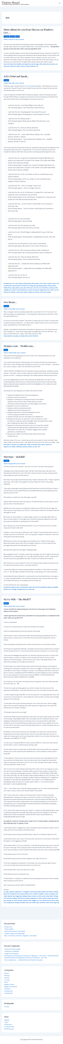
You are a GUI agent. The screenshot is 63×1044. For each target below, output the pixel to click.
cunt (18, 444)
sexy (5, 66)
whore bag (53, 902)
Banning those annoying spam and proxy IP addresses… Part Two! (26, 958)
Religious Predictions (10, 987)
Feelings (6, 36)
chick (41, 283)
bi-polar (32, 892)
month (56, 288)
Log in (6, 1022)
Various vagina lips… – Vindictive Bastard (16, 960)
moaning (51, 288)
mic (40, 288)
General (12, 36)
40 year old (7, 64)
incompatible (54, 587)
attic (16, 283)
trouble (34, 902)
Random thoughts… (38, 960)
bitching (56, 892)
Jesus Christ (27, 288)
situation (25, 900)
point (14, 290)
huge (13, 288)
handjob (14, 898)
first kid (39, 587)
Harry (39, 444)
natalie (13, 446)
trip (33, 292)
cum (57, 283)
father (51, 896)
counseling (51, 894)
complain (35, 894)
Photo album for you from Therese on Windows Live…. (28, 31)
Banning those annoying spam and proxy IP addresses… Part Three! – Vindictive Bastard (31, 956)
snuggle (34, 900)
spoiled (44, 900)
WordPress (35, 336)
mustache (44, 898)
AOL (13, 283)
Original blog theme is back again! (14, 931)
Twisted (6, 949)
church (54, 283)
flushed (35, 444)
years (44, 292)
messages (36, 64)
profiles (30, 446)
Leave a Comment (19, 39)
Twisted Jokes (8, 993)
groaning (39, 285)
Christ (44, 283)
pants (49, 898)
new (14, 336)
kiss (24, 898)
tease (12, 902)
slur (9, 292)
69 (4, 892)
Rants (17, 36)
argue (7, 892)
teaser (18, 66)
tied (27, 902)
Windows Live (34, 66)
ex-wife (39, 896)
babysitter (26, 892)
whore (47, 902)
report (30, 290)
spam (8, 66)
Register (6, 1020)
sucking (9, 902)
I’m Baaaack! (15, 951)
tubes (37, 902)
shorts (15, 900)
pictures (53, 64)
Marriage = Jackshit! (14, 456)
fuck (5, 898)
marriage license (21, 589)
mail (32, 64)
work (41, 292)
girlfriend (44, 587)
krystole (10, 336)
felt (20, 285)
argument (11, 892)
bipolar (39, 892)
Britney (29, 283)
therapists (22, 902)
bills (36, 892)
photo (48, 64)
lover (9, 589)
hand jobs (9, 898)
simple (23, 336)
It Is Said (6, 980)
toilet (30, 589)
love (37, 288)
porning (9, 900)
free (27, 285)
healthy (5, 288)
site (42, 99)
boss (8, 894)
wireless (37, 292)
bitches (9, 444)
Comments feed (9, 1027)
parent (56, 898)
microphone (45, 288)
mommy (39, 898)
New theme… (10, 302)
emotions (33, 896)
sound (17, 292)
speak (21, 292)
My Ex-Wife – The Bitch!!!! (17, 599)
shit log (5, 292)
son (37, 900)
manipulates (33, 898)
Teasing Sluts (8, 991)
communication (24, 587)
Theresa (23, 66)
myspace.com (7, 446)
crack (56, 894)
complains (41, 894)
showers (20, 900)
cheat (17, 587)
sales (48, 290)
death (30, 587)
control (46, 894)
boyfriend (13, 587)
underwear (42, 902)
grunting (44, 285)
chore (30, 894)
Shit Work (7, 989)
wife (33, 589)
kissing (27, 898)
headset (54, 285)
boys (18, 894)
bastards (20, 283)
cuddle (5, 896)
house (9, 288)
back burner (7, 587)
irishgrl (6, 953)
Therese (28, 66)
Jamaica (17, 288)
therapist (17, 902)
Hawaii (49, 285)
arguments (18, 892)
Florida (24, 285)
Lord (34, 288)
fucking (31, 285)
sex (56, 64)
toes (30, 902)
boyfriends (13, 894)
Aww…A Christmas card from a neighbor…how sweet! (20, 936)
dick (25, 444)
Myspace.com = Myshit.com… (19, 345)
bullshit (19, 64)
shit (57, 290)
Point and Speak (20, 290)
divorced (34, 587)
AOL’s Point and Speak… (16, 76)
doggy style (19, 896)
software (13, 292)
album (11, 64)
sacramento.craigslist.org (39, 290)
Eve (32, 444)
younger (49, 292)
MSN (41, 64)
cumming (6, 285)
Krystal (5, 336)
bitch (15, 64)
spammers (13, 66)
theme (27, 336)
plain (17, 336)
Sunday (30, 292)
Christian (49, 283)
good (35, 285)
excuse (43, 896)
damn (10, 285)
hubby (49, 587)
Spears (25, 292)
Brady (25, 283)
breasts (22, 894)
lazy (31, 288)
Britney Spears (35, 283)
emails (28, 444)
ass (22, 892)
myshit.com (48, 444)
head (18, 898)
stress (53, 900)
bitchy (5, 894)
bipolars (43, 892)
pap (53, 898)
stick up (49, 900)
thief (30, 336)
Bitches (6, 603)
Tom (38, 446)
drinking (24, 896)
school (51, 290)
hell (21, 898)
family (47, 896)
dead (14, 285)
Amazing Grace (8, 283)
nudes (44, 64)
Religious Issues (9, 984)
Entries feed (8, 1024)
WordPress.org (9, 1029)
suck (5, 902)
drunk (17, 285)
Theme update (8, 929)
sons (40, 900)
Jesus (21, 288)
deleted (21, 444)
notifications (19, 446)
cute (23, 64)
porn (27, 290)
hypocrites (27, 64)
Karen (43, 444)
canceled (13, 444)
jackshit (6, 589)
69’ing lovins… (8, 927)
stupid (56, 900)
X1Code (6, 1007)
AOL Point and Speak (29, 86)
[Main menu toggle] (59, 3)
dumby (29, 896)
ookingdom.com (8, 290)
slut (36, 446)
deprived (10, 896)
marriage (14, 589)
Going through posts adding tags (14, 933)
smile (29, 900)
